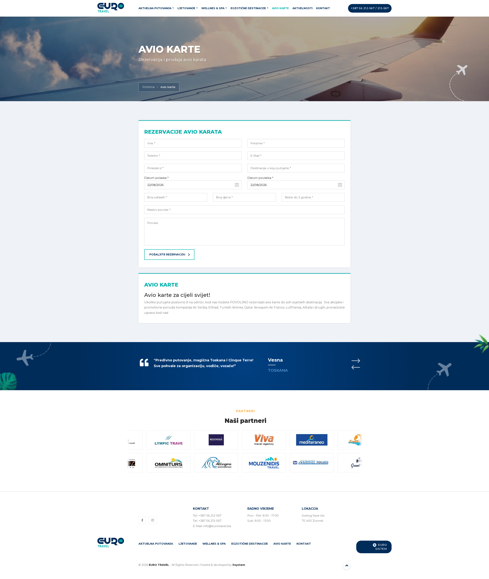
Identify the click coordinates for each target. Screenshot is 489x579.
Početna (148, 87)
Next (355, 360)
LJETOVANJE (186, 8)
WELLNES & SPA (212, 8)
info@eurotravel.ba (217, 526)
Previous (355, 367)
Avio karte (280, 8)
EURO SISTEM (381, 547)
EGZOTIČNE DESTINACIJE (248, 8)
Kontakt (323, 8)
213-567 (383, 8)
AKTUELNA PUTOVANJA (154, 8)
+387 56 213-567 (209, 520)
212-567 (369, 8)
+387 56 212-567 (209, 515)
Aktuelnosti (302, 8)
